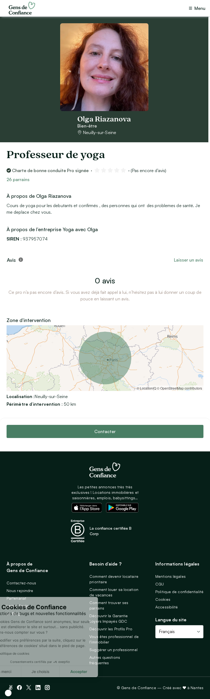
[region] (105, 358)
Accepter (101, 671)
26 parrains (18, 179)
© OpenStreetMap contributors (179, 388)
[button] (8, 693)
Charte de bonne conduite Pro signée (50, 170)
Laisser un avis (188, 260)
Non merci (25, 671)
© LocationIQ (146, 388)
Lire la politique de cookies (31, 653)
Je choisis (63, 671)
